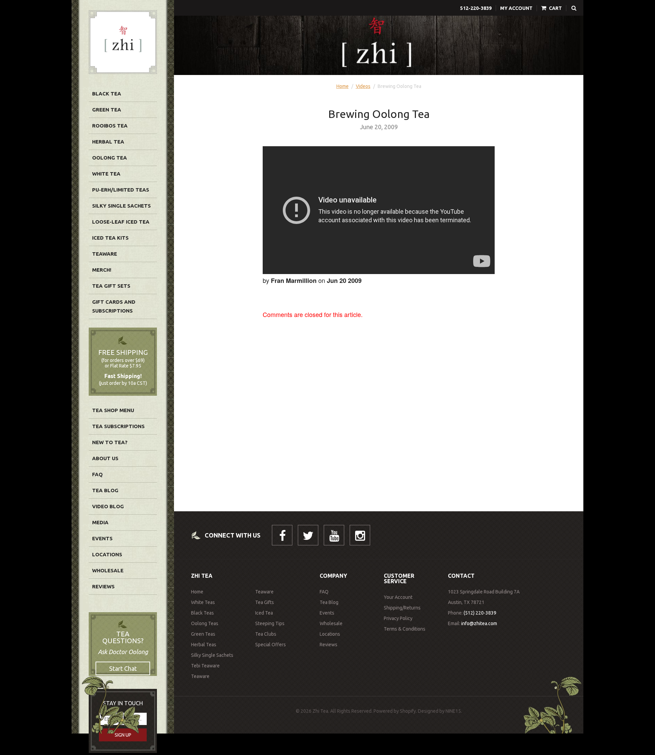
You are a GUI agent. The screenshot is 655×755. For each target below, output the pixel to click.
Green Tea (106, 109)
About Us (105, 458)
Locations (107, 554)
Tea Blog (105, 490)
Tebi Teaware (205, 665)
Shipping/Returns (402, 607)
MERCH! (101, 270)
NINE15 (453, 711)
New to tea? (110, 442)
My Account (516, 8)
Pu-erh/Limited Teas (120, 190)
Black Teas (202, 613)
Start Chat (123, 668)
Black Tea (106, 93)
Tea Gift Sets (111, 286)
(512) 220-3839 (480, 613)
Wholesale (107, 570)
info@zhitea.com (479, 623)
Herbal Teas (203, 644)
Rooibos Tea (110, 126)
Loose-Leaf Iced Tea (120, 222)
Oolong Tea (109, 158)
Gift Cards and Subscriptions (113, 306)
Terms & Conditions (404, 629)
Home (342, 86)
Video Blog (108, 506)
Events (102, 538)
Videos (363, 86)
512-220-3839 (476, 8)
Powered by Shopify (395, 711)
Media (100, 522)
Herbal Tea (108, 142)
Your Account (398, 597)
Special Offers (270, 644)
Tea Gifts (264, 602)
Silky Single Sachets (121, 206)
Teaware (104, 254)
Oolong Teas (204, 623)
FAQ (97, 474)
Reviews (103, 586)
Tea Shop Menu (113, 410)
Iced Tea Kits (110, 238)
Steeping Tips (270, 623)
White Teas (203, 602)
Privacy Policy (398, 618)
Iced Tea (264, 613)
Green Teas (203, 634)
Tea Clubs (265, 634)
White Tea (106, 174)
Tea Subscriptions (118, 426)
